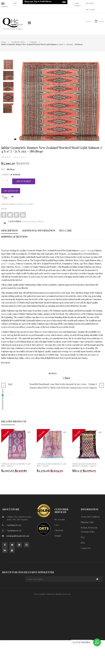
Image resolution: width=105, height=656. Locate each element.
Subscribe (97, 579)
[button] (3, 390)
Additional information (38, 230)
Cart (101, 21)
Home (3, 42)
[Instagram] (26, 545)
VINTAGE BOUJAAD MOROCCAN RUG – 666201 (15, 465)
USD (15, 3)
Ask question (10, 191)
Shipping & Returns (14, 236)
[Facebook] (5, 545)
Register (77, 5)
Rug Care (65, 230)
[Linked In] (5, 550)
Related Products (13, 421)
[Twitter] (12, 545)
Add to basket (23, 181)
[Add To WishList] (5, 196)
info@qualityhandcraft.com (18, 536)
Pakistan (33, 42)
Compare (12, 196)
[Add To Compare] (5, 223)
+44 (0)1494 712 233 (14, 525)
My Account (90, 9)
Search (88, 21)
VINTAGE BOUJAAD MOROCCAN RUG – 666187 (51, 465)
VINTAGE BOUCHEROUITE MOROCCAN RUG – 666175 (84, 465)
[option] (52, 452)
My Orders (90, 3)
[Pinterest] (19, 545)
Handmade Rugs (18, 42)
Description (9, 230)
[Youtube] (12, 550)
